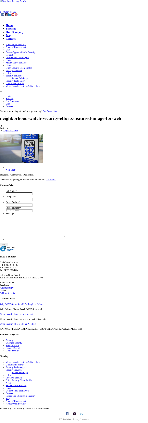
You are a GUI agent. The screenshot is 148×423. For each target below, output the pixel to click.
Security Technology (15, 81)
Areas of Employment (16, 47)
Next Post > (11, 170)
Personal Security (14, 348)
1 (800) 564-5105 (8, 12)
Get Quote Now (50, 111)
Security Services (14, 75)
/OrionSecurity (6, 288)
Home (9, 25)
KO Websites (65, 419)
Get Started (51, 179)
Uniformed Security (15, 83)
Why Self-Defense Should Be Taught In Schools (22, 304)
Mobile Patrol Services (16, 62)
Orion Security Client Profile (19, 68)
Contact (11, 38)
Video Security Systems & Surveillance (24, 86)
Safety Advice (12, 345)
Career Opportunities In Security (20, 52)
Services (11, 28)
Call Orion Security (9, 262)
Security (9, 340)
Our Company (15, 32)
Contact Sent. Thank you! (17, 57)
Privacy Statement (14, 70)
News (8, 65)
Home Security (13, 350)
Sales (8, 73)
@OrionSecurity (7, 293)
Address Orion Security (11, 275)
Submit (4, 244)
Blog (8, 35)
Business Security (14, 343)
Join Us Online (7, 282)
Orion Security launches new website (17, 314)
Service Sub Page (20, 78)
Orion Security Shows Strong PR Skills (18, 324)
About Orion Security (16, 44)
